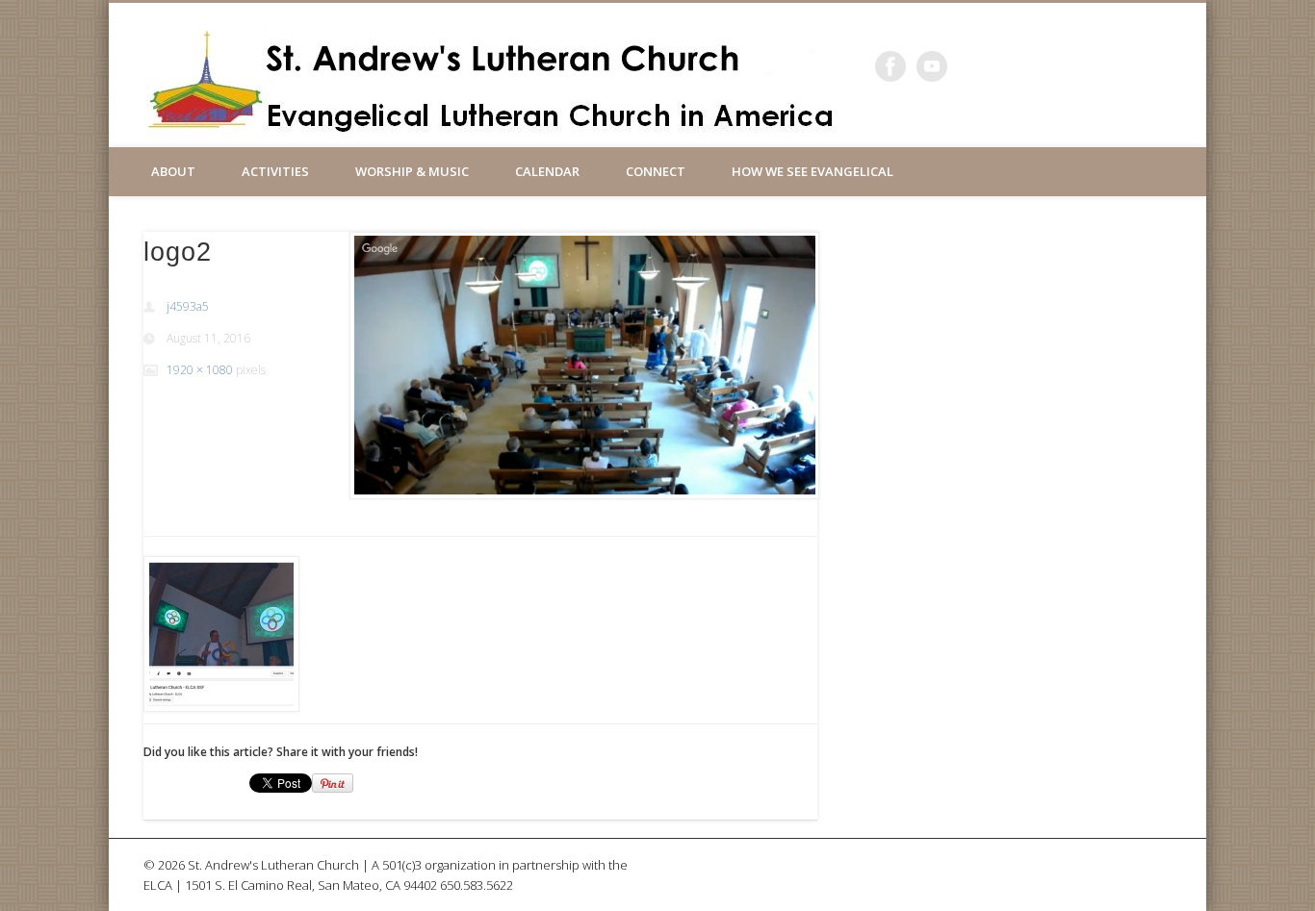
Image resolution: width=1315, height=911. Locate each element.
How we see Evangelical (812, 171)
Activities (275, 171)
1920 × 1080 (200, 370)
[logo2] (583, 366)
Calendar (547, 171)
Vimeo (931, 66)
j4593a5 (188, 306)
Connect (655, 171)
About (173, 171)
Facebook (890, 66)
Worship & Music (412, 171)
